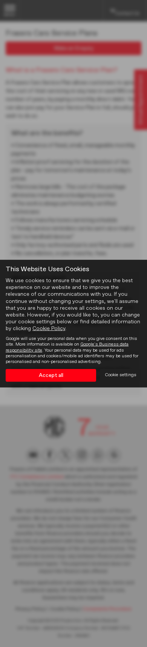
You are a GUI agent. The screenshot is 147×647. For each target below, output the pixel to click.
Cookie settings (120, 375)
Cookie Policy (48, 328)
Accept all (51, 375)
